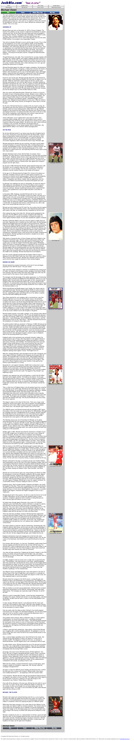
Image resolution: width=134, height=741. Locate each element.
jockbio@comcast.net (125, 738)
